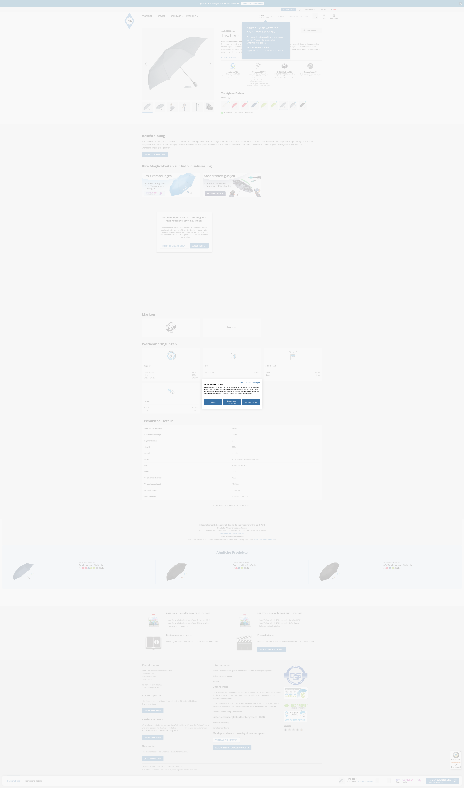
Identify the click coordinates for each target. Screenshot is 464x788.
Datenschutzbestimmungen (249, 382)
